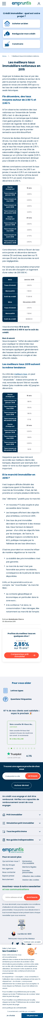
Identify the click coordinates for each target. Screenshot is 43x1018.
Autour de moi (21, 785)
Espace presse (8, 876)
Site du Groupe (8, 865)
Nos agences (7, 868)
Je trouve (32, 776)
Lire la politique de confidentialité (14, 1008)
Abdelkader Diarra (16, 619)
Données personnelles (27, 871)
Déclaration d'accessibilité (28, 862)
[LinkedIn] (23, 944)
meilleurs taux (20, 374)
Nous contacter (8, 872)
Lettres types (17, 690)
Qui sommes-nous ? (11, 861)
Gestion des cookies (30, 880)
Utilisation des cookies (31, 876)
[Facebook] (12, 944)
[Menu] (4, 3)
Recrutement (8, 879)
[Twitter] (17, 944)
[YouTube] (29, 944)
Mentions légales (29, 867)
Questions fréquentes (21, 699)
